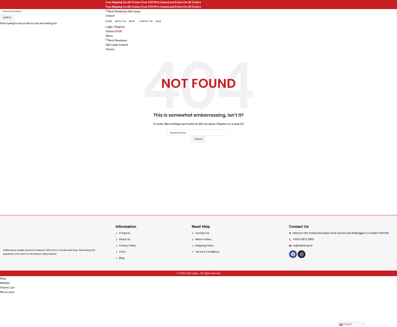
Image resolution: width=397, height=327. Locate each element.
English (347, 324)
